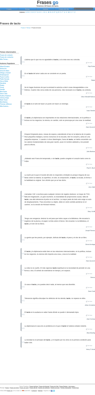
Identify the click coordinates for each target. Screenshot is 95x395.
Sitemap (40, 390)
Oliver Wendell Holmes (88, 96)
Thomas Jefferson (6, 104)
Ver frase (90, 62)
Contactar (34, 390)
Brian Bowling (91, 333)
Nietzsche (3, 68)
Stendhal (3, 83)
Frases (9, 9)
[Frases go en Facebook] (52, 390)
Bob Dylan (3, 91)
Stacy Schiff (91, 211)
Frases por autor (24, 387)
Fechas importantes (66, 387)
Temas (27, 9)
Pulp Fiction (91, 66)
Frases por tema (14, 387)
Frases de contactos (6, 57)
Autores (45, 9)
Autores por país (55, 387)
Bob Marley (4, 102)
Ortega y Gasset (5, 73)
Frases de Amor (34, 386)
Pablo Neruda (4, 79)
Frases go (9, 390)
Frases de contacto (6, 55)
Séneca (92, 277)
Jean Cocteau (91, 319)
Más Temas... (4, 59)
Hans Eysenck (90, 127)
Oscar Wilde (4, 81)
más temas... (72, 386)
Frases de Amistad (44, 386)
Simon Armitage (90, 244)
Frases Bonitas (63, 386)
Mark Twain (4, 100)
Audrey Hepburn (5, 96)
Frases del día (64, 9)
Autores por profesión (44, 387)
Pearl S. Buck (91, 168)
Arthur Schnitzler (90, 305)
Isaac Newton (91, 110)
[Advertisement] (47, 17)
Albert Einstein (5, 66)
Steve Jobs (3, 93)
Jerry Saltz (91, 187)
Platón (93, 80)
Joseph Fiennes (90, 230)
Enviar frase (75, 387)
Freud (2, 87)
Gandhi (2, 89)
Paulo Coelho (4, 77)
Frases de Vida (54, 386)
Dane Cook (91, 291)
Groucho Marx (4, 71)
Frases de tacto (10, 23)
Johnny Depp (4, 98)
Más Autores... (4, 106)
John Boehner (91, 151)
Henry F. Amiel (90, 349)
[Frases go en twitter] (54, 390)
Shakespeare (4, 75)
